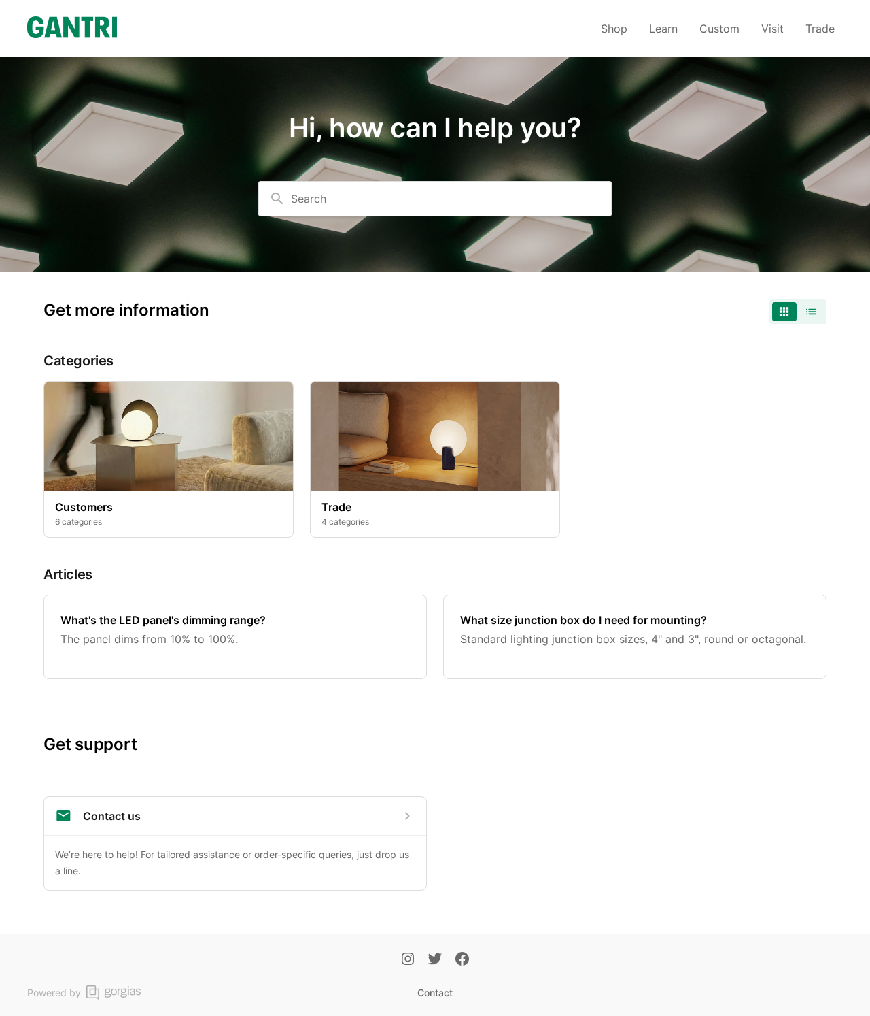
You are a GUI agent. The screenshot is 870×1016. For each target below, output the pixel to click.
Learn (663, 28)
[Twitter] (435, 960)
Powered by (54, 992)
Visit (772, 28)
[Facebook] (462, 960)
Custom (719, 28)
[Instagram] (408, 960)
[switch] (797, 311)
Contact (435, 992)
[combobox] (435, 198)
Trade (820, 28)
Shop (614, 28)
